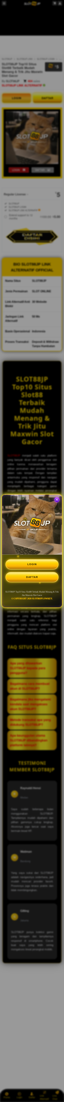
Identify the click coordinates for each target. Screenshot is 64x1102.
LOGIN (32, 564)
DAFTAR (32, 577)
